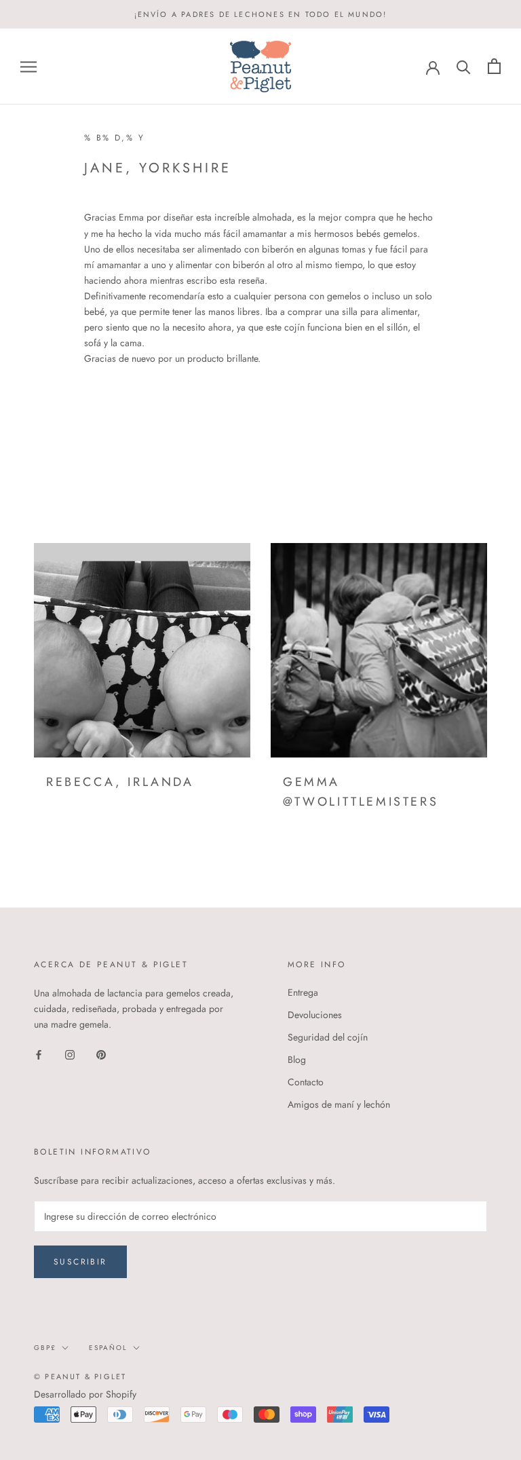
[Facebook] (38, 1054)
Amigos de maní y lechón (339, 1104)
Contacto (306, 1082)
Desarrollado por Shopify (85, 1394)
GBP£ (45, 1348)
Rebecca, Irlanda (120, 782)
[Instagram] (70, 1054)
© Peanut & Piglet (80, 1376)
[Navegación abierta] (28, 66)
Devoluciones (315, 1015)
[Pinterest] (101, 1054)
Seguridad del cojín (328, 1037)
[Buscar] (464, 66)
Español (108, 1348)
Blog (297, 1059)
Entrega (303, 992)
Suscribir (80, 1262)
